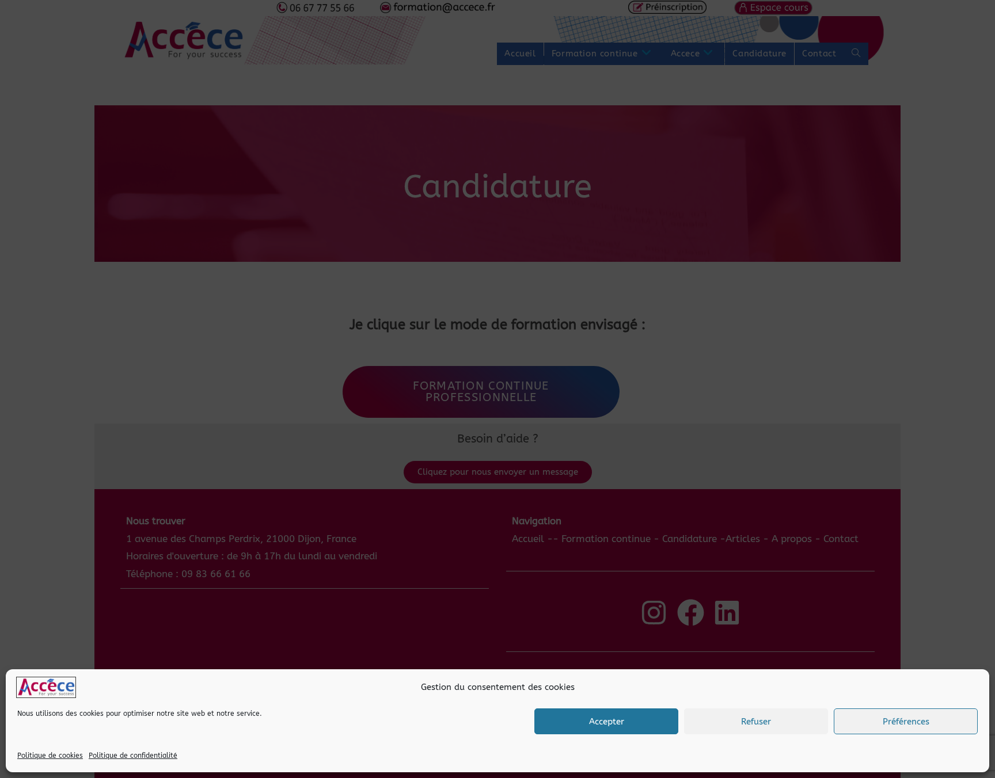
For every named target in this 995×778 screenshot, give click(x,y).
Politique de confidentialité (133, 756)
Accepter (606, 721)
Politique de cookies (50, 756)
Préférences (906, 721)
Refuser (756, 721)
